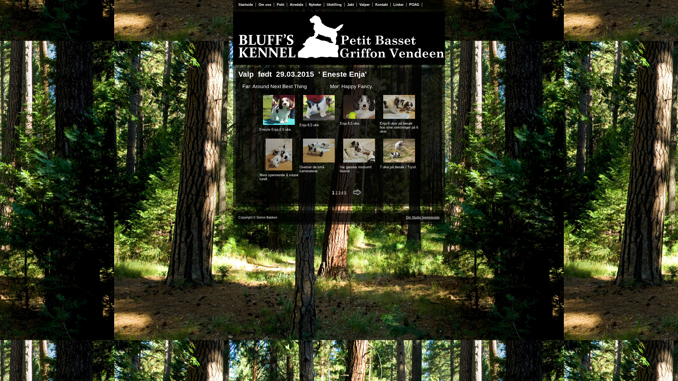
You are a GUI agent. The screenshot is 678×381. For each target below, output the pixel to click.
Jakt (350, 5)
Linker (398, 5)
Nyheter (315, 5)
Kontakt (381, 5)
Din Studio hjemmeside (423, 217)
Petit (280, 5)
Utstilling (334, 5)
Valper (364, 5)
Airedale (296, 5)
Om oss (264, 5)
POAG (414, 5)
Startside (245, 5)
